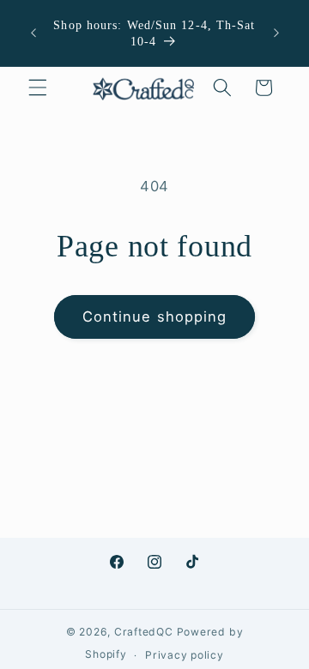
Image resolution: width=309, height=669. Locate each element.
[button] (37, 87)
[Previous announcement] (33, 33)
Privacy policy (184, 654)
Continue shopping (154, 316)
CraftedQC (143, 631)
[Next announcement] (276, 33)
